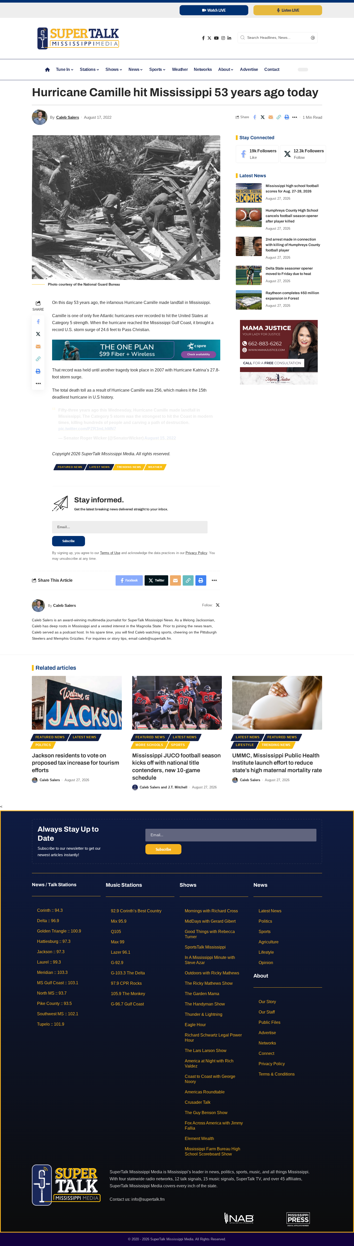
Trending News (129, 467)
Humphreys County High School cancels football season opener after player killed (292, 215)
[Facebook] (203, 38)
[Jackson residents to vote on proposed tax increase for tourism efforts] (77, 703)
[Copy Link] (278, 117)
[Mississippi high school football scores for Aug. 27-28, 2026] (249, 193)
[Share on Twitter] (262, 117)
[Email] (270, 117)
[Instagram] (223, 38)
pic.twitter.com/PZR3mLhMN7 (87, 429)
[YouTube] (216, 38)
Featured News (70, 467)
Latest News (99, 467)
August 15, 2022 (160, 438)
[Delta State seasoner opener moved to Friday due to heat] (249, 275)
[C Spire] (136, 349)
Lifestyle (245, 745)
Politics (43, 745)
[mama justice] (279, 352)
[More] (294, 117)
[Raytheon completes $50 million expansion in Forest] (249, 300)
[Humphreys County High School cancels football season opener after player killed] (249, 217)
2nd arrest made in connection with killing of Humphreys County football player (293, 244)
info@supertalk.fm (148, 1199)
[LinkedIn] (229, 38)
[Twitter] (209, 38)
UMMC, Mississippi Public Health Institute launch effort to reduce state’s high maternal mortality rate (277, 762)
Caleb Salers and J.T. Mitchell (163, 787)
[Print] (286, 117)
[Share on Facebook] (254, 117)
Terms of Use (110, 553)
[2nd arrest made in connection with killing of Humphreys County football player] (249, 246)
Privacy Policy (196, 553)
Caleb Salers (67, 117)
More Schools (149, 745)
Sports (178, 745)
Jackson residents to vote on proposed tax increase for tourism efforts (75, 762)
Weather (155, 467)
